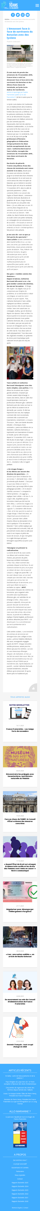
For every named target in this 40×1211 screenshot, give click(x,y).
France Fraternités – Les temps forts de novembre (20, 730)
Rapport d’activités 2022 (20, 1194)
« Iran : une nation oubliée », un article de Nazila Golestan (20, 955)
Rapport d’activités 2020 (20, 1201)
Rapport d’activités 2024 (20, 1186)
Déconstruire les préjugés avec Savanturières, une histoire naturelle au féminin (20, 776)
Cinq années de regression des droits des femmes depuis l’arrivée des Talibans (20, 1089)
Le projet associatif (20, 1164)
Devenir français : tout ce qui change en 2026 (20, 1045)
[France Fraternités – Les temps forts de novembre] (20, 711)
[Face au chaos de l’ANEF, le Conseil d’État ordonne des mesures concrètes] (20, 801)
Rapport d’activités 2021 (20, 1198)
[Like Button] (33, 687)
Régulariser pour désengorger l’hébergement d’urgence (20, 910)
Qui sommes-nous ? (20, 1160)
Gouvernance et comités (20, 1168)
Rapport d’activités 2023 (20, 1190)
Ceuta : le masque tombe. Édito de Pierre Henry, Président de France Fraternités (20, 1095)
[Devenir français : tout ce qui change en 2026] (20, 1027)
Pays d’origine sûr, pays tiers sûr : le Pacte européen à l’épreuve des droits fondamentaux (20, 1083)
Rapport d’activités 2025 (20, 1183)
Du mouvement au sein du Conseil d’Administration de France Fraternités (20, 1001)
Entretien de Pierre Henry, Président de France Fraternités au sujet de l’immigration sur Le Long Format (20, 1101)
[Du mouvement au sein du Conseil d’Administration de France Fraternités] (20, 982)
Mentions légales (17, 1208)
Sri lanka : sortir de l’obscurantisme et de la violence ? (20, 1077)
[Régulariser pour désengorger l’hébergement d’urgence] (20, 892)
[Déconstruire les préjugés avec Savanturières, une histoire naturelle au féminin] (20, 756)
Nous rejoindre (20, 1175)
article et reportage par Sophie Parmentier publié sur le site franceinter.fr (17, 94)
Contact (20, 1179)
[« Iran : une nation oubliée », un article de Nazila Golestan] (20, 937)
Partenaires (20, 1171)
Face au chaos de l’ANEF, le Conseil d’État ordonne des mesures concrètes (20, 821)
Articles (7, 19)
